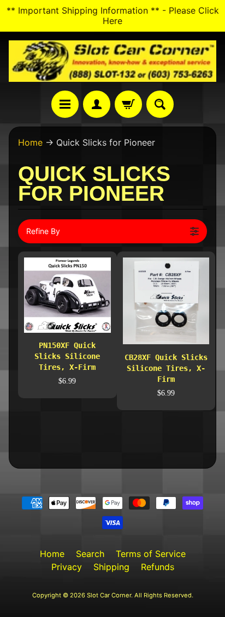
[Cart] (128, 104)
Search (90, 553)
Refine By (43, 231)
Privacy (66, 566)
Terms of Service (151, 553)
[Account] (96, 104)
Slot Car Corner (109, 595)
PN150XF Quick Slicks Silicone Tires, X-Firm (67, 356)
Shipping (111, 566)
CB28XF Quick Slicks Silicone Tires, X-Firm (166, 368)
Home (30, 142)
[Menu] (65, 104)
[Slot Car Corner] (112, 61)
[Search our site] (160, 104)
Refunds (157, 566)
